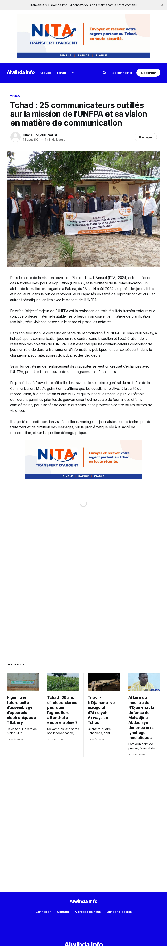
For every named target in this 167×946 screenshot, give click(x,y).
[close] (162, 5)
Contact (63, 912)
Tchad (61, 73)
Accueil (45, 73)
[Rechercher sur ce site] (104, 72)
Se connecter (122, 73)
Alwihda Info (21, 72)
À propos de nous (88, 912)
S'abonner (148, 73)
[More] (73, 72)
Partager (145, 137)
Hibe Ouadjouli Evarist (40, 135)
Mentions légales (119, 912)
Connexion (43, 912)
